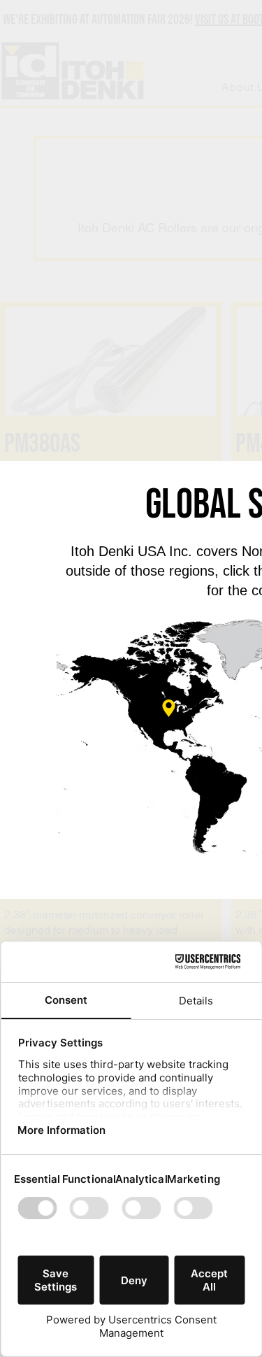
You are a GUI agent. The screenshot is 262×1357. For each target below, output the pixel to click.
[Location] (168, 708)
